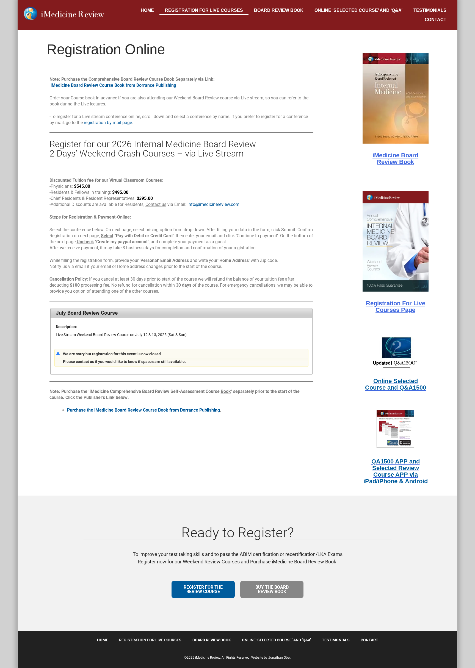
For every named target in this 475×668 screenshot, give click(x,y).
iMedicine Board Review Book (395, 158)
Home (147, 10)
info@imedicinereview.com (213, 204)
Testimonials (429, 10)
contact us (85, 361)
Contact (435, 19)
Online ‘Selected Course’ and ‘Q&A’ (358, 10)
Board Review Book (278, 10)
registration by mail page (108, 122)
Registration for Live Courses (204, 10)
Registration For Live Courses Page (395, 306)
